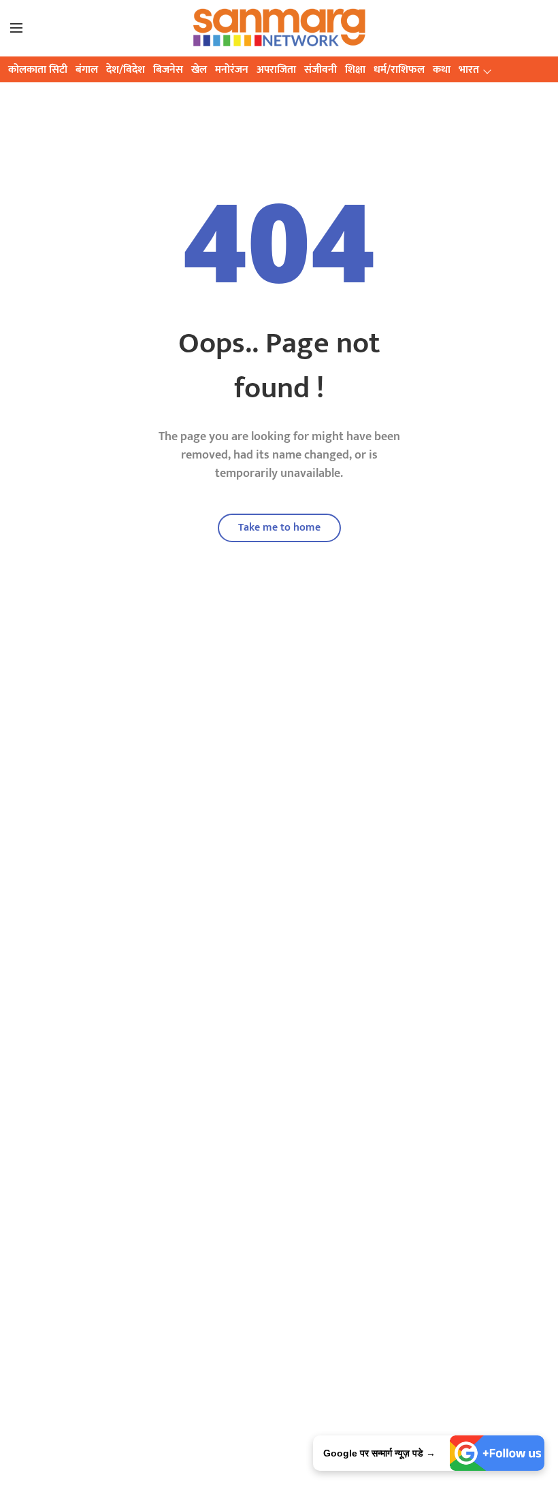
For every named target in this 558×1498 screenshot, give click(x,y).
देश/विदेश (125, 70)
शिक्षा (355, 70)
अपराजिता (276, 70)
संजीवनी (320, 70)
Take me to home (279, 527)
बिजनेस (168, 70)
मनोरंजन (231, 70)
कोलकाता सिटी (37, 70)
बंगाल (87, 70)
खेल (199, 70)
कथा (441, 70)
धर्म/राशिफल (399, 70)
